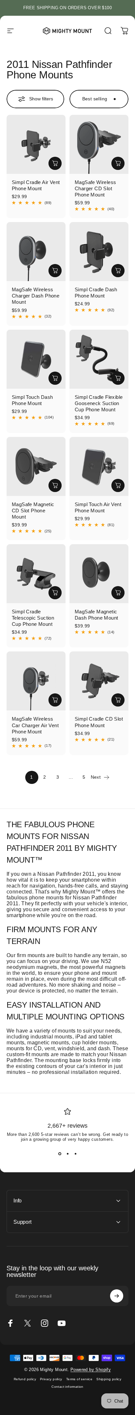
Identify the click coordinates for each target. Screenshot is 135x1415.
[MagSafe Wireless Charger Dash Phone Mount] (36, 251)
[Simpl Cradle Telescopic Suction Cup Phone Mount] (36, 573)
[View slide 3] (75, 1154)
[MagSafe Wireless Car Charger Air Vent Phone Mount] (36, 680)
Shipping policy (108, 1379)
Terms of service (79, 1379)
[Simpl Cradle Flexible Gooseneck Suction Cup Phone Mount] (98, 359)
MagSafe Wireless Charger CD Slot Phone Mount (95, 188)
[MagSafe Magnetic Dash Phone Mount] (98, 573)
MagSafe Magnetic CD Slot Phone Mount (33, 511)
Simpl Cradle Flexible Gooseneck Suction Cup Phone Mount (99, 403)
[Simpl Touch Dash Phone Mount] (36, 359)
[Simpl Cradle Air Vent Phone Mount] (36, 144)
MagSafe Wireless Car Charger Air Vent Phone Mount (35, 725)
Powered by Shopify (90, 1369)
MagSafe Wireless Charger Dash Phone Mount (35, 296)
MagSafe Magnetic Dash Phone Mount (96, 615)
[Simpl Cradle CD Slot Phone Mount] (98, 680)
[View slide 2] (67, 1154)
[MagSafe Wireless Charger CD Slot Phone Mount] (98, 144)
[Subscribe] (116, 1295)
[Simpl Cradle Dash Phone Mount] (98, 251)
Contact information (67, 1386)
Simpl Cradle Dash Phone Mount (96, 292)
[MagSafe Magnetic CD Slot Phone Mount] (36, 466)
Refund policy (25, 1379)
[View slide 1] (60, 1154)
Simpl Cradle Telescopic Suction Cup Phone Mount (33, 618)
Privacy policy (51, 1379)
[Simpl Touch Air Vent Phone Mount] (98, 466)
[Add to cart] (55, 163)
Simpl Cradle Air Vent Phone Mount (36, 185)
